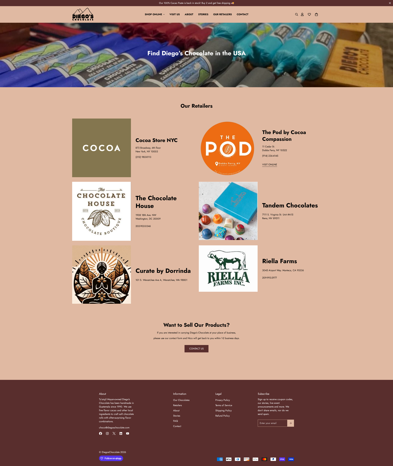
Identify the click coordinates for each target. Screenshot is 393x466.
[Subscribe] (290, 423)
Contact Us (196, 348)
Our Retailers (222, 14)
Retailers (177, 405)
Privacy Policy (222, 400)
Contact (242, 14)
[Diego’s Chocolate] (83, 14)
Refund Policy (222, 415)
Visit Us (174, 14)
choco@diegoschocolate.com (114, 427)
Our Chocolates (181, 400)
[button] (316, 14)
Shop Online (153, 14)
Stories (203, 14)
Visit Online (269, 164)
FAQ (175, 421)
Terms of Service (223, 405)
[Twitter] (114, 433)
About (189, 14)
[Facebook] (100, 433)
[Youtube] (127, 433)
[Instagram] (107, 433)
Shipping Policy (223, 410)
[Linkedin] (120, 433)
